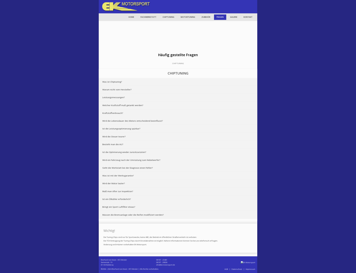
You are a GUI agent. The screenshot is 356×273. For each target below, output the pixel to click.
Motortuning (188, 17)
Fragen (220, 17)
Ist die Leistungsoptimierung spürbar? (121, 128)
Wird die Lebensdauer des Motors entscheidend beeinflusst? (132, 120)
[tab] (178, 82)
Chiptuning (168, 17)
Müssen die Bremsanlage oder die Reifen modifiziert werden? (133, 214)
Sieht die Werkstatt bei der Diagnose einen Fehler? (127, 167)
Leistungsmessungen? (113, 97)
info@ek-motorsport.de (165, 265)
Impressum (250, 269)
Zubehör (206, 17)
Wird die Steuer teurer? (114, 136)
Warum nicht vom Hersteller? (117, 89)
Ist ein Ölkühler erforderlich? (116, 199)
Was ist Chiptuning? (112, 81)
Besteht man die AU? (112, 144)
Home (131, 17)
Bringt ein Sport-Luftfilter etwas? (118, 206)
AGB (226, 269)
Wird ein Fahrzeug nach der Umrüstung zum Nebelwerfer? (131, 160)
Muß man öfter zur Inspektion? (117, 191)
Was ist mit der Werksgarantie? (118, 175)
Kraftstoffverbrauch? (112, 113)
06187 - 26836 (161, 262)
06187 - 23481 (161, 260)
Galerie (233, 17)
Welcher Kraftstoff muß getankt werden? (122, 105)
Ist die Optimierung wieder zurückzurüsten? (124, 152)
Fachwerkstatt (148, 17)
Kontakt (247, 17)
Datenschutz (237, 269)
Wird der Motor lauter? (113, 183)
